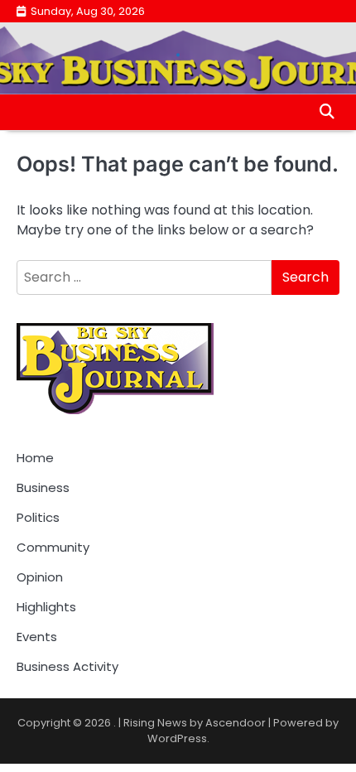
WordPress (177, 738)
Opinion (40, 577)
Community (53, 547)
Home (35, 457)
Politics (38, 517)
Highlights (46, 606)
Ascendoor (235, 723)
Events (37, 636)
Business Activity (67, 666)
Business (43, 487)
